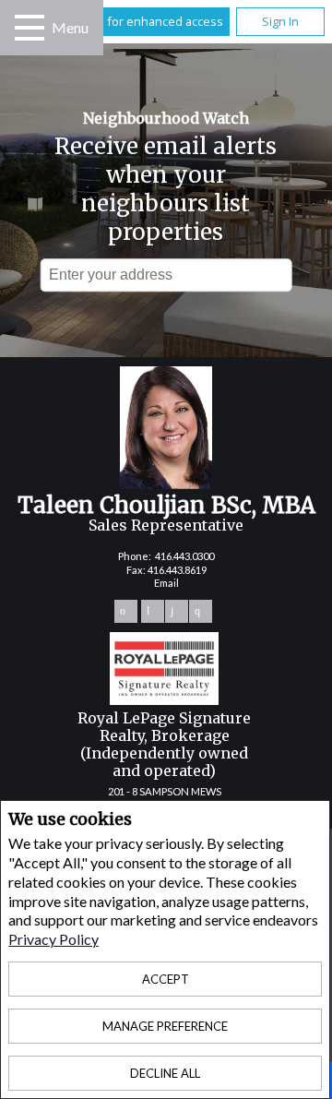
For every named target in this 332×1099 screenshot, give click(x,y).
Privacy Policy (53, 939)
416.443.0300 (184, 556)
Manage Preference (165, 1026)
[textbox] (166, 275)
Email (166, 583)
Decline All (165, 1073)
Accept (165, 979)
